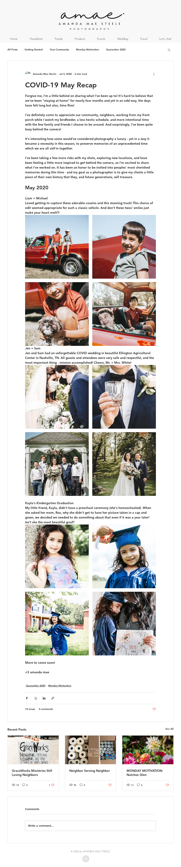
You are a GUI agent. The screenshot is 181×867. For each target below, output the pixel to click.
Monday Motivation (87, 49)
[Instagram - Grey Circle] (85, 858)
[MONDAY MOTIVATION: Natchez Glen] (147, 750)
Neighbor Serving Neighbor (89, 771)
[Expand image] (57, 247)
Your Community (59, 49)
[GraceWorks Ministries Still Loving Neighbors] (33, 750)
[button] (169, 49)
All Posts (12, 49)
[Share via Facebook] (26, 698)
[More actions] (154, 74)
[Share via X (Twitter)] (35, 698)
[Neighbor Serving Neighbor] (90, 750)
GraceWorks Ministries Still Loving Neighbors (32, 773)
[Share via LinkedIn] (44, 698)
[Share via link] (52, 698)
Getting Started (34, 49)
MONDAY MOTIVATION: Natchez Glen (145, 773)
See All (169, 728)
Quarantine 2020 (115, 49)
